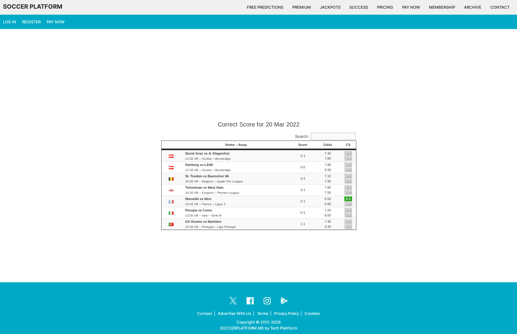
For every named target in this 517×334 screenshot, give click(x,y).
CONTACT (500, 7)
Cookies (312, 313)
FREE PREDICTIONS (265, 7)
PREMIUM (301, 7)
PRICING (385, 7)
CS (348, 145)
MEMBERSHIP (442, 7)
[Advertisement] (258, 75)
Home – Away (236, 145)
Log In (9, 21)
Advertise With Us (234, 313)
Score (302, 145)
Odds (327, 145)
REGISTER (31, 21)
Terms (262, 313)
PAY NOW (411, 7)
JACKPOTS (330, 7)
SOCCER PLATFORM (32, 6)
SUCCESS (358, 7)
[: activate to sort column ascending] (172, 145)
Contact (204, 313)
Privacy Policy (286, 313)
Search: (302, 136)
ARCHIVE (472, 7)
